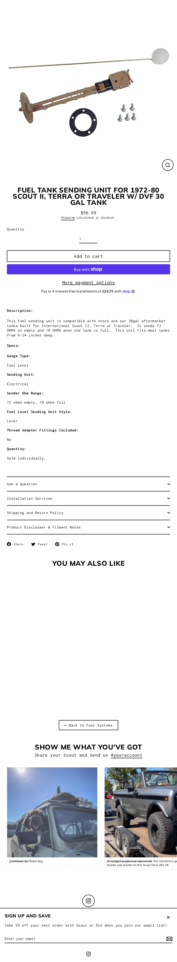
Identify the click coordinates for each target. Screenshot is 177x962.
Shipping (68, 217)
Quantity (15, 229)
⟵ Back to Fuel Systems (88, 725)
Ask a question (22, 484)
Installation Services (30, 498)
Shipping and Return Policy (35, 513)
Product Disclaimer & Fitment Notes (44, 527)
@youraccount (126, 755)
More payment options (88, 282)
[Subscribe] (168, 939)
